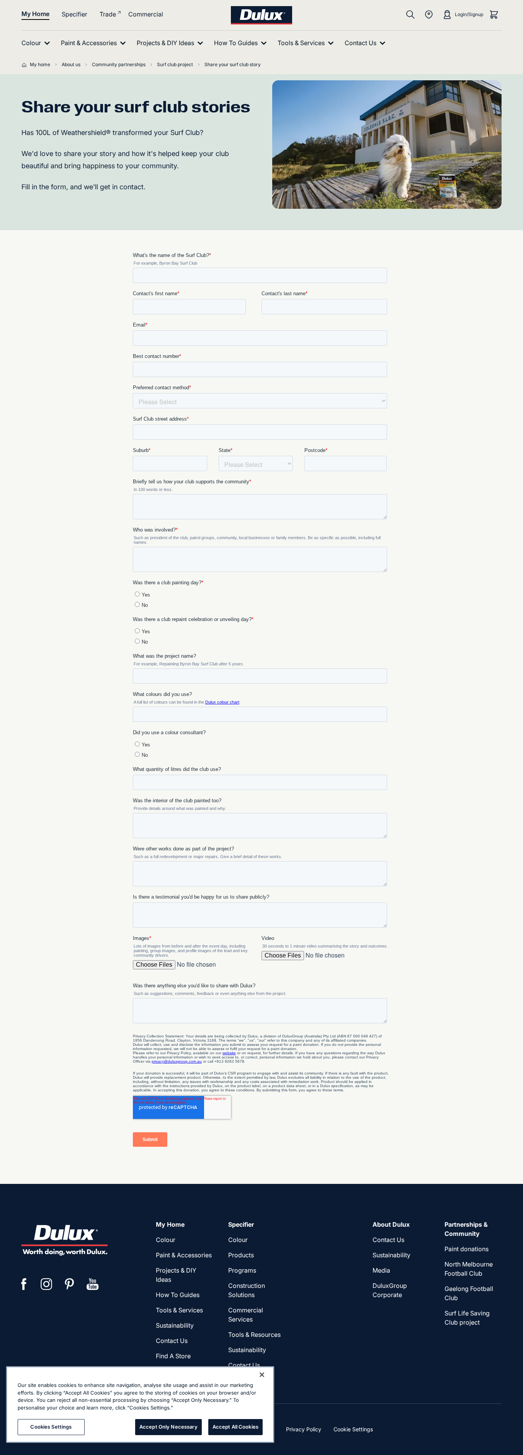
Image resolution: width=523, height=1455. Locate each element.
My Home (35, 14)
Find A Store (173, 1356)
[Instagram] (47, 1284)
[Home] (25, 64)
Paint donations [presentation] (467, 1249)
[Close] (261, 1374)
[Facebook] (24, 1284)
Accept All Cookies (235, 1427)
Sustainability (247, 1350)
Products (241, 1255)
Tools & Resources (254, 1334)
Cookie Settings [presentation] (353, 1429)
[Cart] (494, 14)
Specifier (74, 14)
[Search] (410, 14)
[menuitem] (37, 43)
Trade (108, 14)
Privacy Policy (303, 1429)
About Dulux (391, 1224)
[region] (140, 1404)
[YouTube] (93, 1284)
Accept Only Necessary (168, 1427)
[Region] (428, 14)
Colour (165, 1240)
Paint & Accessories (184, 1255)
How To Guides (177, 1295)
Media (381, 1270)
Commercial (145, 14)
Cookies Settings (51, 1427)
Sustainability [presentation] (175, 1325)
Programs (242, 1270)
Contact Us (172, 1340)
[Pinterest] (70, 1284)
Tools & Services (179, 1310)
